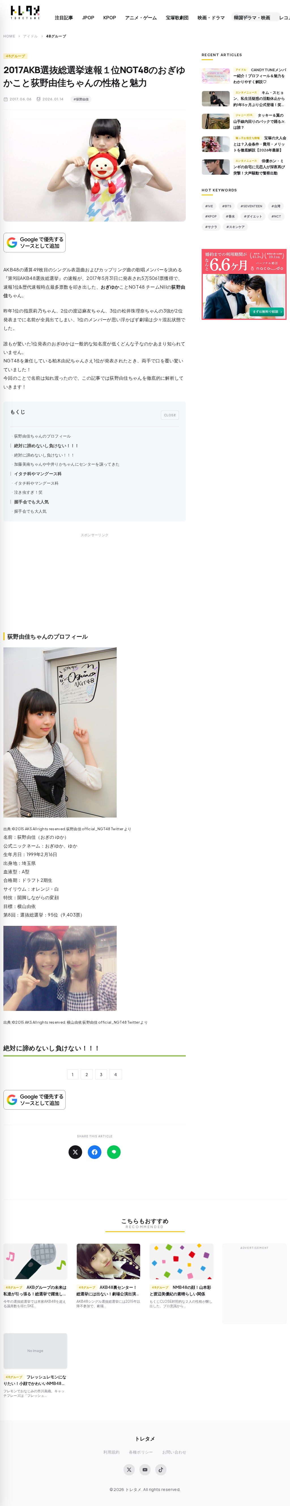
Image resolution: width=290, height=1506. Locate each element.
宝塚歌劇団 (177, 17)
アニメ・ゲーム (141, 17)
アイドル (30, 36)
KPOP (109, 17)
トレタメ (145, 1438)
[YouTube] (145, 1469)
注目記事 (64, 17)
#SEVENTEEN (251, 206)
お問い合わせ (174, 1452)
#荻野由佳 (81, 99)
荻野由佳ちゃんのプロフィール (42, 436)
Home (9, 36)
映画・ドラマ (211, 17)
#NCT (276, 216)
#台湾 (275, 206)
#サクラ (211, 227)
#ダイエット (253, 216)
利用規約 (111, 1452)
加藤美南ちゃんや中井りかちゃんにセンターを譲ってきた (67, 464)
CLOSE (170, 415)
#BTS (226, 206)
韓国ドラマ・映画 (252, 17)
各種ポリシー (141, 1452)
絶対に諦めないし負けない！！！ (46, 445)
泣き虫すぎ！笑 (28, 492)
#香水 (230, 216)
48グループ (15, 56)
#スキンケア (235, 227)
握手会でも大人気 (31, 501)
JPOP (88, 17)
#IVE (209, 206)
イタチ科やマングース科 (38, 473)
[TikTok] (161, 1469)
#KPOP (211, 216)
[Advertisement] (94, 589)
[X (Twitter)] (129, 1469)
